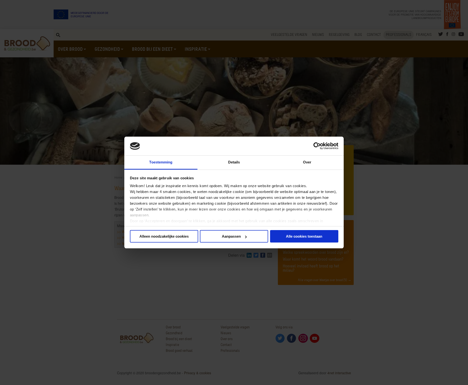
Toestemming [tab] (160, 162)
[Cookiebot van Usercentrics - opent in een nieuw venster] (317, 146)
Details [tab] (234, 162)
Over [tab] (307, 162)
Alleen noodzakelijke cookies (164, 236)
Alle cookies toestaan (304, 236)
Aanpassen (231, 236)
